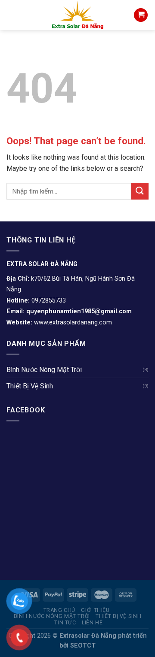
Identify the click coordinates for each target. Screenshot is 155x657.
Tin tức (65, 623)
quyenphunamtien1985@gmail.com (79, 311)
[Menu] (11, 14)
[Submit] (140, 191)
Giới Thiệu (95, 610)
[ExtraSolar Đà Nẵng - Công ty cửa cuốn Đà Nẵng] (77, 15)
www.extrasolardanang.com (73, 322)
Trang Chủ (59, 610)
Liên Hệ (92, 623)
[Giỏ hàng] (141, 15)
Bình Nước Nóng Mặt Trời (44, 370)
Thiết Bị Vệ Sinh (29, 386)
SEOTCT (83, 645)
